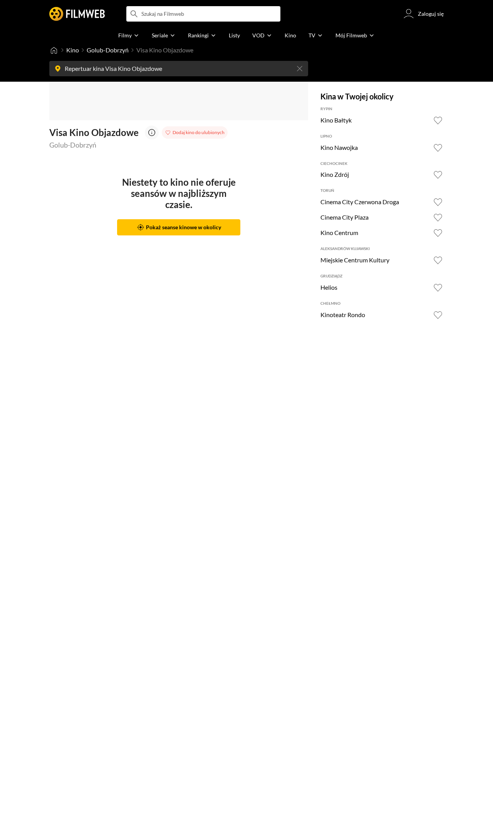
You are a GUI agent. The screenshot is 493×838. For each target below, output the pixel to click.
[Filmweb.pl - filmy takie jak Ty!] (77, 14)
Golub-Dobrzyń (108, 50)
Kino (72, 50)
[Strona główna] (54, 50)
